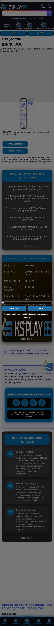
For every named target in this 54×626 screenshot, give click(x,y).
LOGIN (40, 308)
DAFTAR (14, 308)
